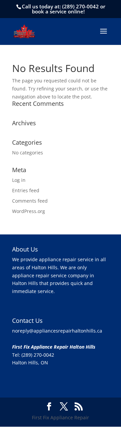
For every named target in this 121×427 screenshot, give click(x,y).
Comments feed (30, 201)
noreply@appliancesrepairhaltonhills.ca (57, 331)
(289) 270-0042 (80, 6)
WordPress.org (28, 211)
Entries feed (25, 190)
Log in (19, 180)
